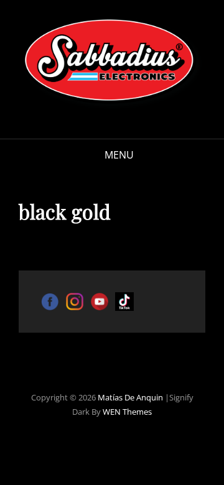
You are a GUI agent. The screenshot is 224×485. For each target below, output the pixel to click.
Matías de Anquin (130, 397)
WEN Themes (127, 411)
